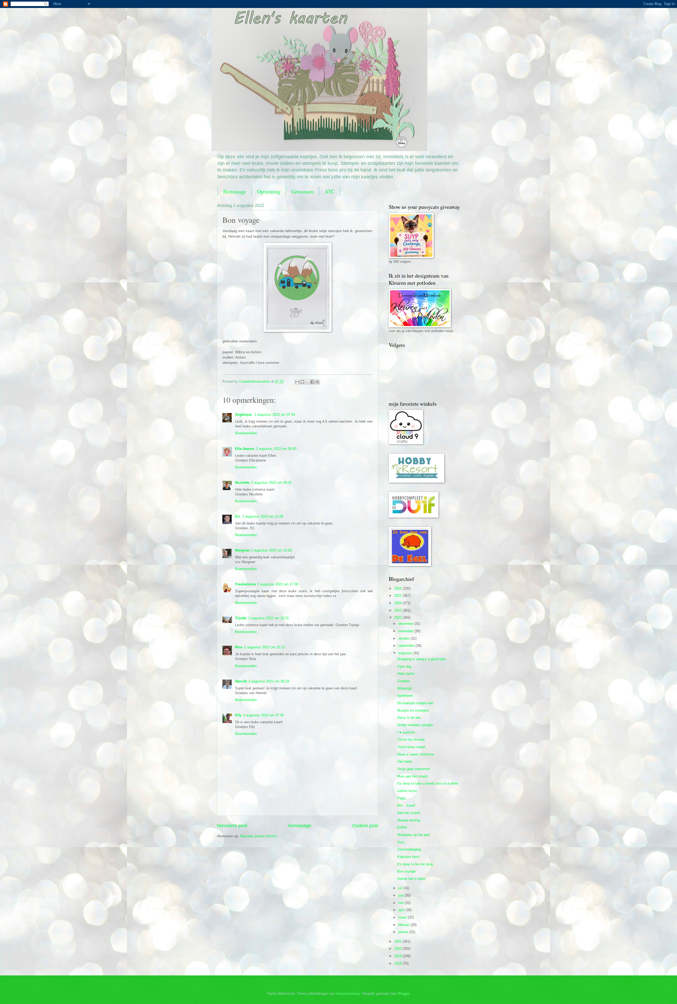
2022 (398, 617)
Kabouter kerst (408, 857)
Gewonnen (302, 191)
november (406, 631)
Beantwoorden (246, 433)
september (406, 646)
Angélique (244, 415)
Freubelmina (245, 584)
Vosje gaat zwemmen (413, 769)
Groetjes (403, 681)
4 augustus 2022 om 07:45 (263, 715)
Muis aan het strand (412, 776)
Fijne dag (404, 666)
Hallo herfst (406, 674)
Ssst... (402, 842)
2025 (398, 596)
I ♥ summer (406, 732)
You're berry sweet (411, 747)
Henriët (241, 681)
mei (401, 903)
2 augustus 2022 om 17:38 (277, 584)
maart (403, 917)
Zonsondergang (409, 849)
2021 (398, 941)
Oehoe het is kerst (411, 879)
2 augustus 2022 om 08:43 (276, 449)
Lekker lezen (407, 791)
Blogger (403, 994)
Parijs (401, 798)
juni (401, 895)
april (402, 910)
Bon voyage (406, 871)
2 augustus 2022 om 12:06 (263, 516)
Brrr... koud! (406, 805)
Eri (238, 516)
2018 (398, 963)
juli (401, 888)
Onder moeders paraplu (415, 725)
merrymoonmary (348, 994)
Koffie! (402, 827)
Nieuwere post (232, 825)
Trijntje (240, 618)
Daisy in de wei (408, 718)
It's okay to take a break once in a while (427, 783)
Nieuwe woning (408, 820)
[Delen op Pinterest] (317, 382)
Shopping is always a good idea (421, 659)
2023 (398, 610)
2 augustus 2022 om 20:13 (264, 647)
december (406, 624)
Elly (238, 715)
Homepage (234, 191)
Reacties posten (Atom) (258, 836)
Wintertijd (404, 688)
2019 (398, 956)
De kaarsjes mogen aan (415, 703)
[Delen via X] (307, 382)
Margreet (242, 550)
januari (403, 932)
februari (404, 925)
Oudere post (365, 825)
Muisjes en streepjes (413, 710)
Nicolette (242, 483)
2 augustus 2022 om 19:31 (268, 618)
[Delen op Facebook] (312, 382)
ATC (329, 191)
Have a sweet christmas (415, 754)
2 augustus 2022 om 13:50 (271, 550)
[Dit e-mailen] (297, 382)
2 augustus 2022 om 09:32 (271, 483)
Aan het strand (408, 813)
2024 (398, 603)
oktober (404, 638)
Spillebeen (405, 696)
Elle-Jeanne (244, 449)
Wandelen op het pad (413, 835)
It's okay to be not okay (415, 864)
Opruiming (269, 191)
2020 (398, 949)
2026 (398, 588)
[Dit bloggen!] (302, 382)
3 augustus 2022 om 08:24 (268, 681)
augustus (405, 653)
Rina (239, 647)
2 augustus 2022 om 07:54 (274, 415)
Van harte (404, 761)
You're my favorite (411, 739)
